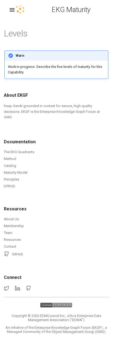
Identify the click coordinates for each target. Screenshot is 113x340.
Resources (12, 240)
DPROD (9, 186)
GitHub (17, 254)
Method (10, 159)
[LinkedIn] (17, 288)
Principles (11, 179)
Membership (14, 226)
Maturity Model (15, 172)
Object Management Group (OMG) (79, 332)
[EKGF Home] (25, 10)
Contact (10, 246)
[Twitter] (6, 288)
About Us (11, 219)
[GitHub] (28, 288)
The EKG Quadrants (19, 152)
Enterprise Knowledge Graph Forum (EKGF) (69, 327)
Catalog (10, 166)
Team (8, 233)
